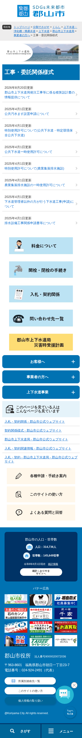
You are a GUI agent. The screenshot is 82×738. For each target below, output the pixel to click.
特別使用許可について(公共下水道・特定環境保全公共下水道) (39, 133)
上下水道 (43, 31)
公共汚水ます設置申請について (27, 114)
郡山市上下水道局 (63, 31)
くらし (56, 27)
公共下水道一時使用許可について (28, 152)
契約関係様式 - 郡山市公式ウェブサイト (33, 430)
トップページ (22, 27)
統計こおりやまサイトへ (41, 572)
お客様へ (37, 362)
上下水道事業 (38, 392)
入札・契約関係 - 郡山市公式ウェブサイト (35, 421)
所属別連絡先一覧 (29, 681)
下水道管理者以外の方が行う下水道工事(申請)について (39, 204)
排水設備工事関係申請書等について (30, 223)
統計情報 (53, 564)
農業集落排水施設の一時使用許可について (35, 185)
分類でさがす (41, 27)
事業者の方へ (22, 35)
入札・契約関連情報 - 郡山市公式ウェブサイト (38, 448)
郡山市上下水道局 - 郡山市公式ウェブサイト (36, 439)
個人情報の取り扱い (30, 700)
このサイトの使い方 (30, 691)
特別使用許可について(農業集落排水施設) (34, 168)
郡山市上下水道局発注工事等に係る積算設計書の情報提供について (40, 95)
